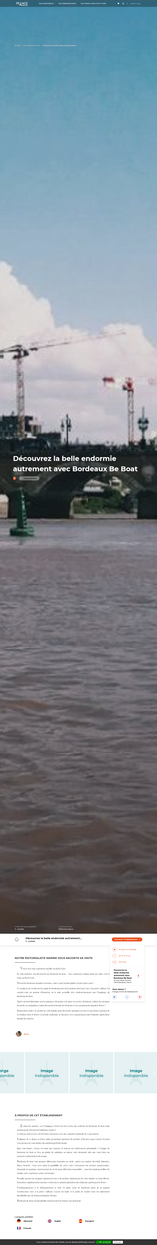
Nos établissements (31, 46)
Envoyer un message (127, 949)
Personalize (118, 1242)
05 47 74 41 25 (124, 956)
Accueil (18, 46)
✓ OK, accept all (103, 1242)
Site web (119, 962)
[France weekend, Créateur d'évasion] (21, 3)
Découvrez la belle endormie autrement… (60, 46)
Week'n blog (135, 4)
